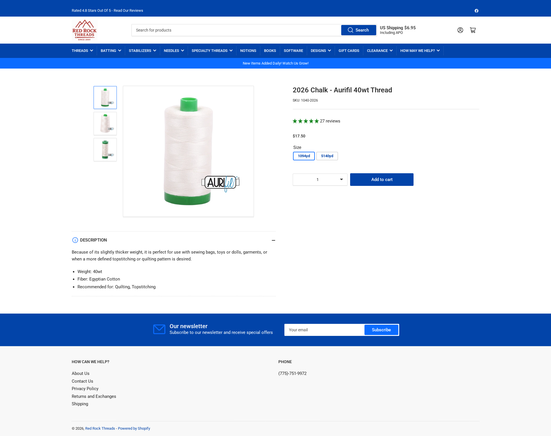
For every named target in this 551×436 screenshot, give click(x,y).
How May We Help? (417, 50)
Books (270, 50)
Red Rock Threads (100, 428)
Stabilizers (140, 50)
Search (362, 30)
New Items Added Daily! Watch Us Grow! (276, 63)
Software (293, 50)
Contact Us (82, 381)
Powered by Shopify (134, 428)
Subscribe (381, 329)
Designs (318, 50)
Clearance (377, 50)
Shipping (80, 403)
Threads (80, 50)
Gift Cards (349, 50)
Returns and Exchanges (94, 396)
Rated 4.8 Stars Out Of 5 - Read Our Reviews (107, 10)
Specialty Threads (210, 50)
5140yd (327, 156)
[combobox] (254, 30)
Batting (108, 50)
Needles (171, 50)
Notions (248, 50)
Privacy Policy (85, 388)
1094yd (304, 156)
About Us (81, 373)
